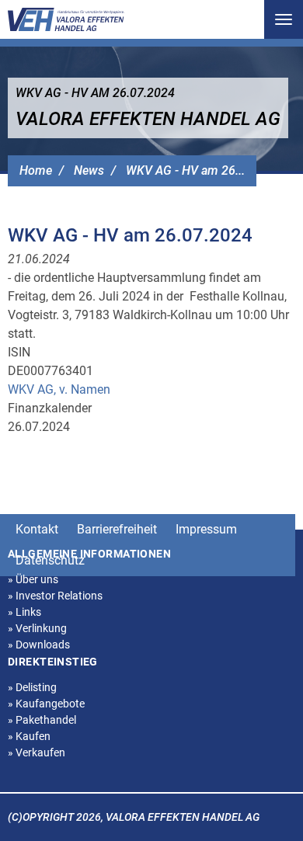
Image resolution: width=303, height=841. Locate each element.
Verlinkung (37, 628)
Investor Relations (55, 595)
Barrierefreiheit (117, 529)
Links (24, 612)
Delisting (32, 687)
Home (35, 170)
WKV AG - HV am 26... (185, 170)
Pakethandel (42, 720)
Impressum (206, 529)
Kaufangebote (46, 703)
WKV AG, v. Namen (59, 389)
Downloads (39, 644)
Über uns (33, 579)
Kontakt (37, 529)
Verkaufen (36, 752)
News (89, 170)
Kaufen (29, 736)
